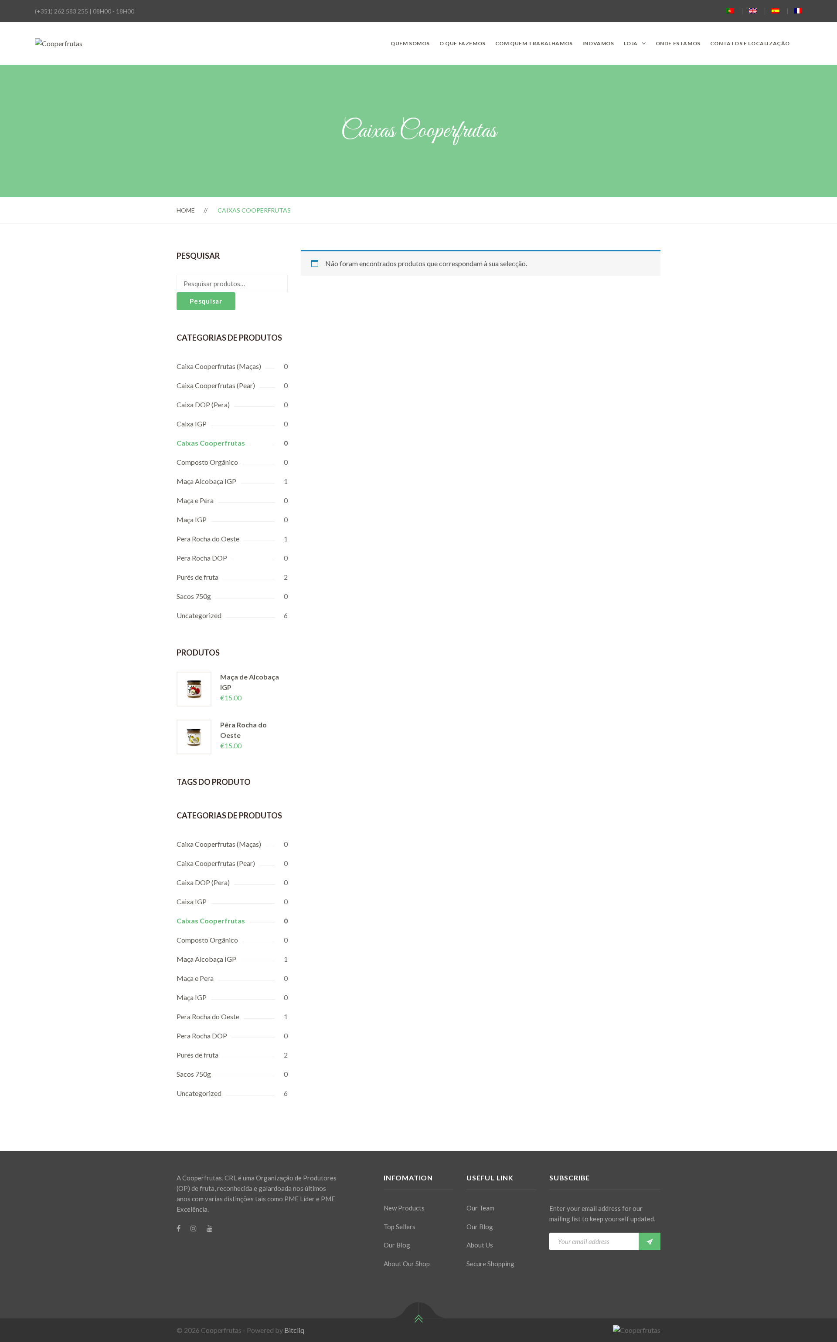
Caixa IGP (192, 423)
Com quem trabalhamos (534, 43)
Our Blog (397, 1245)
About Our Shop (407, 1264)
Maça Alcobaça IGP (206, 481)
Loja (631, 43)
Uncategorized (199, 615)
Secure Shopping (490, 1264)
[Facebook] (178, 1228)
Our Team (480, 1208)
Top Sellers (399, 1226)
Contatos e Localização (750, 43)
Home (186, 210)
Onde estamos (678, 43)
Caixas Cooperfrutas (211, 443)
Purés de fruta (197, 577)
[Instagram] (194, 1228)
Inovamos (598, 43)
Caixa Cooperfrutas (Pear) (216, 385)
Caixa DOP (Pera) (203, 404)
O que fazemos (462, 43)
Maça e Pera (195, 500)
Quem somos (410, 43)
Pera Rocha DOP (202, 558)
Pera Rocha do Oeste (208, 538)
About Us (479, 1245)
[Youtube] (210, 1228)
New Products (404, 1208)
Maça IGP (192, 519)
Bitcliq (294, 1330)
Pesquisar (206, 301)
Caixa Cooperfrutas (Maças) (219, 366)
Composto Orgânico (207, 462)
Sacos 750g (194, 596)
